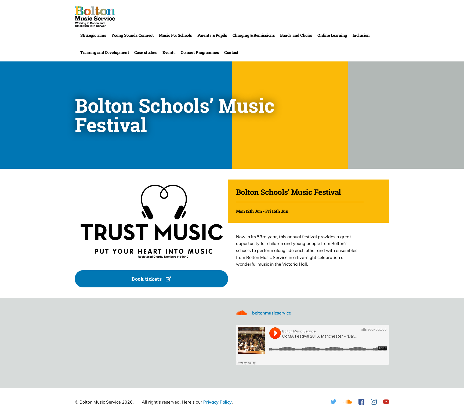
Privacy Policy (217, 402)
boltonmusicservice (271, 313)
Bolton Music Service (95, 16)
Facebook (361, 402)
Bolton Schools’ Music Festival (288, 192)
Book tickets (147, 279)
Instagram (374, 402)
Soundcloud (347, 402)
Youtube (386, 402)
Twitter (333, 402)
